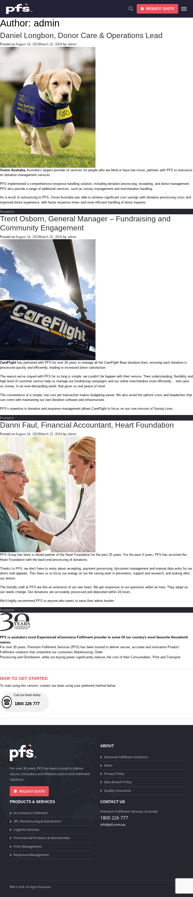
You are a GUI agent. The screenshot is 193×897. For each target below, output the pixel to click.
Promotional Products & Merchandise (42, 838)
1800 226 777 (114, 818)
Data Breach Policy (118, 782)
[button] (157, 9)
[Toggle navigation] (182, 9)
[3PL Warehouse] (22, 9)
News (108, 765)
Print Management (28, 846)
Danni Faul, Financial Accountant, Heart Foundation (87, 425)
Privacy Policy (114, 773)
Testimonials (24, 211)
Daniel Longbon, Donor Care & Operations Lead (81, 35)
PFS (12, 887)
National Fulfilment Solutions (126, 757)
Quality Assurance (117, 790)
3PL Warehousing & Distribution (37, 821)
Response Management (31, 854)
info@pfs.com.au (112, 824)
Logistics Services (26, 829)
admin (72, 44)
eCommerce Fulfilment (31, 813)
